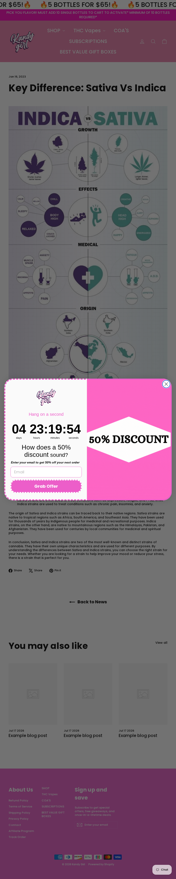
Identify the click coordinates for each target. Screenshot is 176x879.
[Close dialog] (166, 384)
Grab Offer (46, 486)
